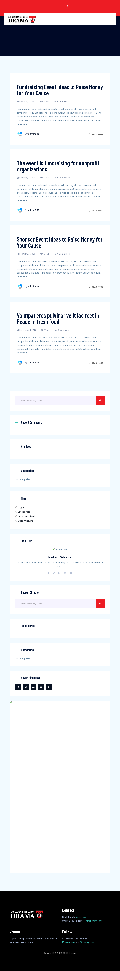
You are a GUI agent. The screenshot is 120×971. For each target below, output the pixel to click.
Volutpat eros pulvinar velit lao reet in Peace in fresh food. (58, 318)
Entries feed (24, 511)
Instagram (88, 942)
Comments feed (26, 516)
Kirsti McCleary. (94, 920)
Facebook (69, 942)
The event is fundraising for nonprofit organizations (58, 166)
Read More (97, 134)
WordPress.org (25, 520)
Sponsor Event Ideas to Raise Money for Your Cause (59, 242)
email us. (81, 917)
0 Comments (63, 101)
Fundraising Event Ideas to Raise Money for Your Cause (60, 89)
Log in (21, 507)
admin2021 (34, 133)
